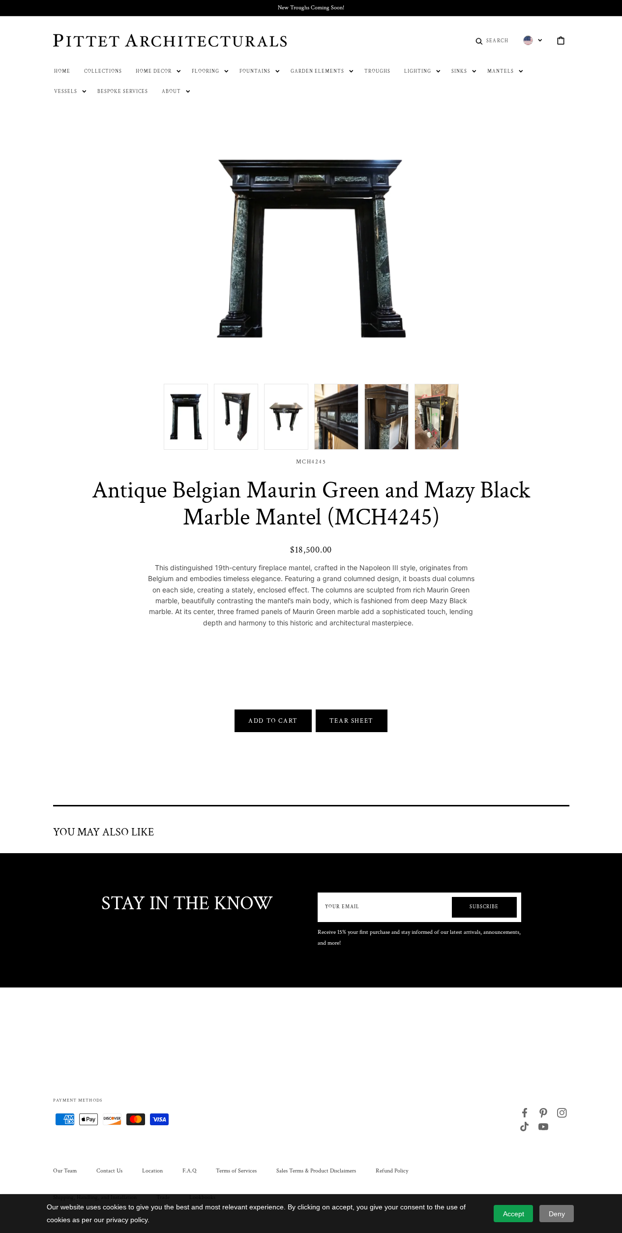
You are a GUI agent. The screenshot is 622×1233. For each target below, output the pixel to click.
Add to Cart (273, 720)
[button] (491, 40)
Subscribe (484, 907)
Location (152, 1170)
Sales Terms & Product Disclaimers (316, 1170)
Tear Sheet (351, 720)
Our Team (65, 1170)
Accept (513, 1214)
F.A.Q (189, 1170)
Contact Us (109, 1170)
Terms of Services (236, 1170)
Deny (557, 1214)
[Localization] (532, 40)
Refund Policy (392, 1170)
